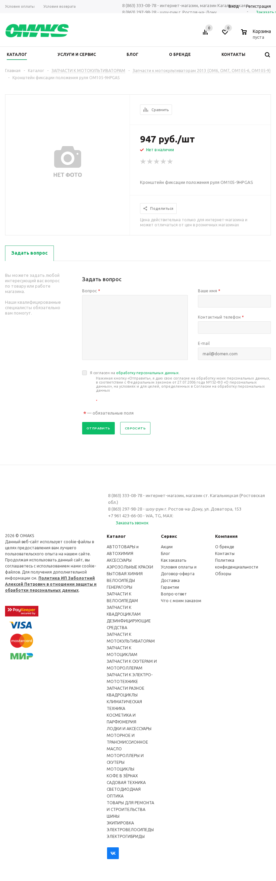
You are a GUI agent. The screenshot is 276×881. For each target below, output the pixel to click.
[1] (143, 161)
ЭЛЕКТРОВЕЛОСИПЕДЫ (130, 829)
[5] (170, 161)
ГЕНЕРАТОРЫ (119, 587)
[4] (163, 161)
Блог (165, 553)
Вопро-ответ (174, 594)
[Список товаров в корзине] (257, 36)
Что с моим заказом (181, 600)
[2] (150, 161)
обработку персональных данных (147, 373)
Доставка (170, 580)
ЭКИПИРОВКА (120, 823)
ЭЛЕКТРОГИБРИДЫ (126, 836)
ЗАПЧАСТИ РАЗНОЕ (125, 688)
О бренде (224, 547)
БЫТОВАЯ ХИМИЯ (125, 574)
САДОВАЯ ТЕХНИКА (126, 782)
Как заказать (173, 560)
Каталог (116, 536)
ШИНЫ (113, 816)
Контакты (225, 553)
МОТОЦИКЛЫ (120, 769)
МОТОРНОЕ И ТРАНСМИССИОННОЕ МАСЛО (127, 742)
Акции (167, 547)
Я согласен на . (180, 387)
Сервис (169, 536)
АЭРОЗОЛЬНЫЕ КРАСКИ (130, 567)
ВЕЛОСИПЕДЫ (121, 580)
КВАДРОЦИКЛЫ (122, 695)
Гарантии (170, 587)
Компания (226, 536)
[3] (156, 161)
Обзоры (223, 574)
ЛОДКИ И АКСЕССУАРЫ (129, 728)
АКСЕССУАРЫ (119, 560)
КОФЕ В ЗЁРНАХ (122, 776)
